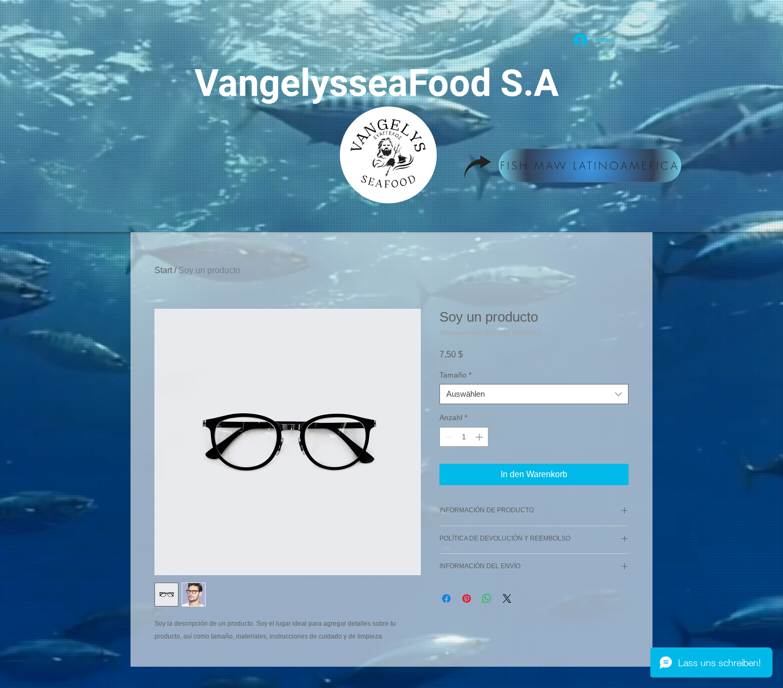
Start (163, 270)
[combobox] (534, 394)
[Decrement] (447, 437)
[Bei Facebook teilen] (446, 598)
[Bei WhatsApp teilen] (486, 598)
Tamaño (455, 375)
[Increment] (480, 437)
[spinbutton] (464, 437)
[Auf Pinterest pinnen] (466, 598)
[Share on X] (507, 598)
